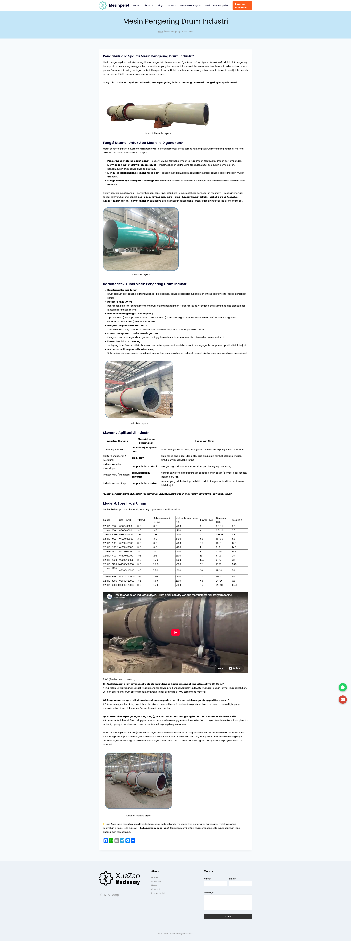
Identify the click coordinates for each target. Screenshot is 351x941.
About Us (148, 5)
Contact (171, 5)
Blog (160, 5)
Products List (158, 893)
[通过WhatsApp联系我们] (343, 687)
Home (136, 5)
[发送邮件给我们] (343, 699)
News (154, 885)
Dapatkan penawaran (241, 5)
